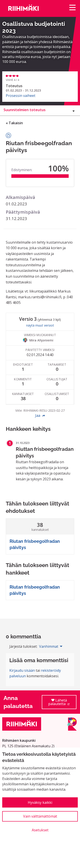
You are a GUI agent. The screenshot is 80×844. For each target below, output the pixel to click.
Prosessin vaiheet (20, 95)
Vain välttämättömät (40, 816)
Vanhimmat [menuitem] (48, 646)
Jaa (38, 415)
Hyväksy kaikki (40, 802)
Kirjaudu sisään (22, 670)
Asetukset (40, 830)
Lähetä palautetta (62, 703)
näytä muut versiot (40, 325)
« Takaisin (14, 122)
